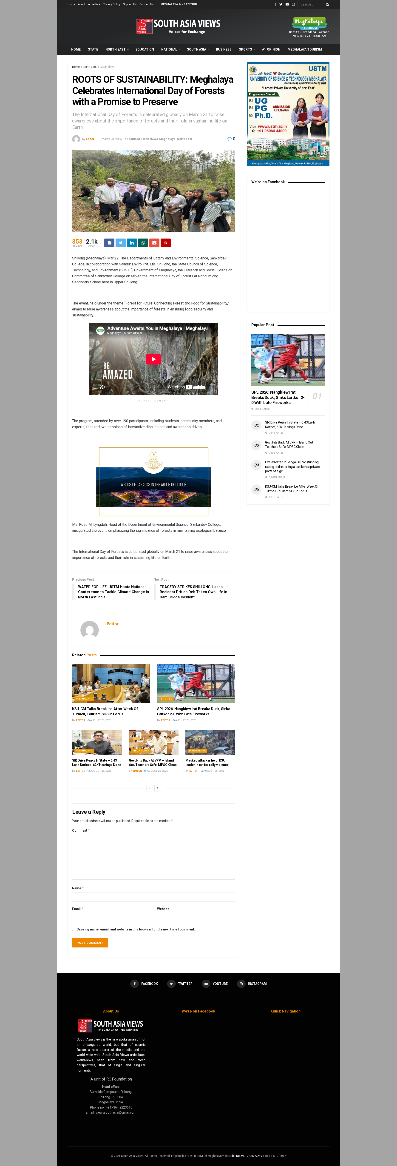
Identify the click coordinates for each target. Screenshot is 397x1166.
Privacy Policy (111, 4)
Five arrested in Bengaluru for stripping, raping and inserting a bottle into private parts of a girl (292, 466)
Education (145, 49)
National (169, 49)
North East (115, 49)
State (93, 49)
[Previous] (149, 788)
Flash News (149, 139)
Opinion (273, 49)
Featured (133, 139)
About (81, 4)
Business (224, 49)
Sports (245, 49)
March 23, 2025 (112, 139)
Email (78, 909)
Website (163, 909)
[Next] (157, 788)
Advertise (94, 4)
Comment (81, 830)
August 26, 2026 (100, 720)
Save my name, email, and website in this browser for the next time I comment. (136, 929)
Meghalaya (107, 66)
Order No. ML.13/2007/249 (245, 1155)
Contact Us (146, 4)
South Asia (196, 49)
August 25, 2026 (100, 770)
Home (71, 4)
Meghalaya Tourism (305, 49)
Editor (90, 139)
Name (78, 888)
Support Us (130, 4)
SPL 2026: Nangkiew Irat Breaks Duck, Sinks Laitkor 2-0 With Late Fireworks (278, 397)
